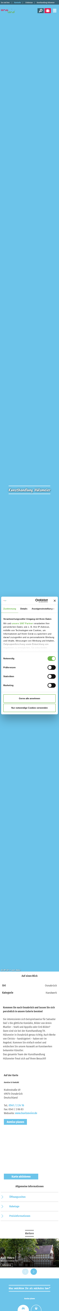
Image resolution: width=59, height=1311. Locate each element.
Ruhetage (14, 1206)
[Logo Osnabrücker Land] (10, 11)
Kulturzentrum (6, 1265)
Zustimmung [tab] (9, 608)
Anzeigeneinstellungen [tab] (43, 608)
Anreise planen (15, 1122)
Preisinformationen (19, 1216)
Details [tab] (23, 608)
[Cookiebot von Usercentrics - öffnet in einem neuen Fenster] (36, 601)
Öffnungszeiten (17, 1196)
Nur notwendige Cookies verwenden (29, 708)
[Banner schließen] (55, 601)
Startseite (17, 3)
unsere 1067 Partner (22, 623)
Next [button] (34, 1271)
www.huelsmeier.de (26, 1113)
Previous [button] (25, 1271)
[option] (29, 1253)
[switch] (52, 667)
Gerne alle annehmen (29, 698)
